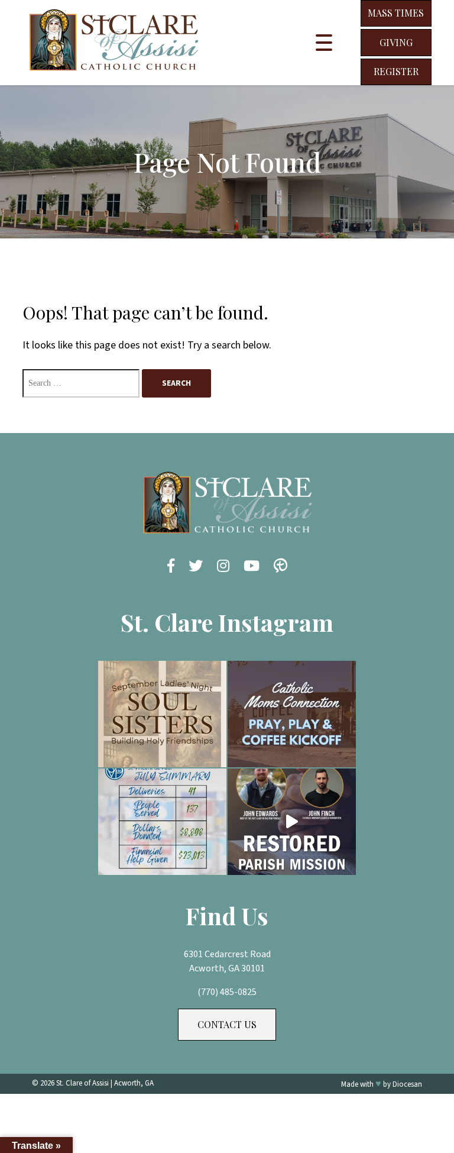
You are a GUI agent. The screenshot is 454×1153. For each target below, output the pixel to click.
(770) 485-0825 (227, 992)
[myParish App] (280, 567)
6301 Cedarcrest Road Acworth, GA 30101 (227, 961)
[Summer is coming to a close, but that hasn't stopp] (162, 821)
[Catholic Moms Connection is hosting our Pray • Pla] (292, 714)
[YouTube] (252, 567)
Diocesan (407, 1084)
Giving (396, 42)
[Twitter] (196, 567)
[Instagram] (223, 567)
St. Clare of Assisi (82, 1083)
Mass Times (396, 13)
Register (396, 71)
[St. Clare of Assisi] (113, 76)
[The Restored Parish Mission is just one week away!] (292, 821)
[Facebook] (170, 567)
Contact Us (227, 1024)
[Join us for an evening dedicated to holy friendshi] (162, 714)
